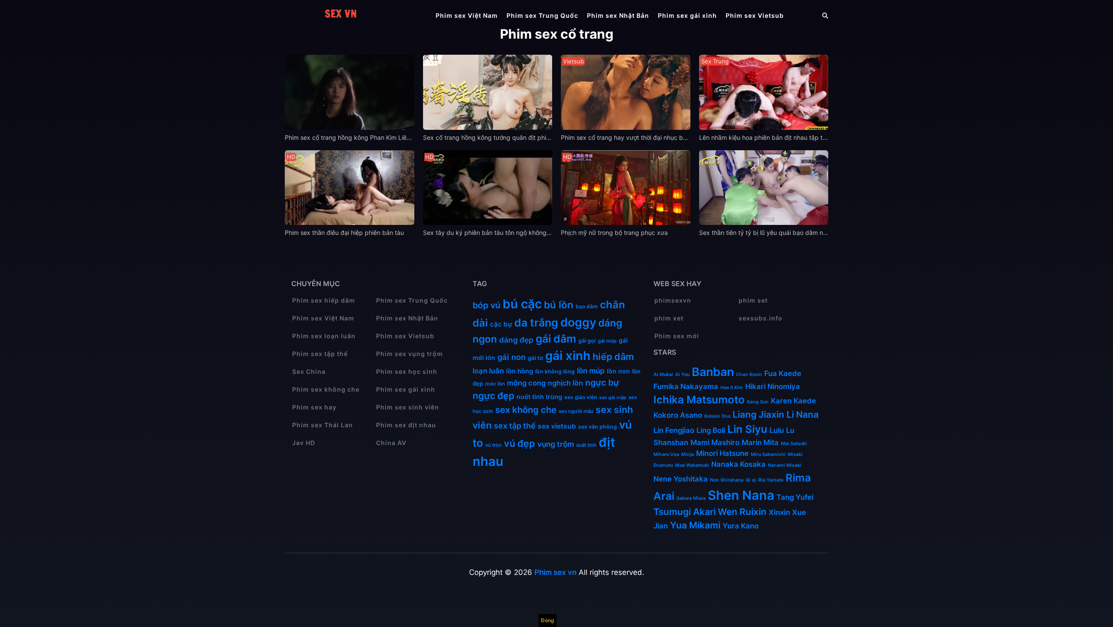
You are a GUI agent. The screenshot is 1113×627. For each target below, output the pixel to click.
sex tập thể (515, 425)
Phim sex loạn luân (324, 336)
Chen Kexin (749, 374)
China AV (391, 442)
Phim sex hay (314, 407)
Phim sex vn (555, 572)
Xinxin (779, 512)
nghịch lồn (565, 383)
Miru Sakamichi (768, 454)
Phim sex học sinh (406, 371)
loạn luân (488, 370)
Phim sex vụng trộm (409, 353)
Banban (713, 372)
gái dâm (556, 338)
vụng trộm (555, 444)
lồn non (618, 371)
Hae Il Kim (731, 387)
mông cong (526, 383)
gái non (511, 357)
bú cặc (522, 304)
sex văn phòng (597, 426)
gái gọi (587, 340)
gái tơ (535, 357)
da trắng (536, 322)
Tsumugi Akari (684, 511)
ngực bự (602, 382)
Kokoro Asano (677, 415)
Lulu (777, 430)
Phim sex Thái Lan (322, 425)
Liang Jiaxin (758, 414)
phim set (753, 300)
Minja (687, 454)
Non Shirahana (726, 480)
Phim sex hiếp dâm (323, 300)
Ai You (682, 374)
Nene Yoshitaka (680, 479)
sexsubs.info (761, 318)
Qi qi (751, 480)
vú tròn (493, 445)
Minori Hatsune (722, 453)
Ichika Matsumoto (699, 399)
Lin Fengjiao (673, 430)
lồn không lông (555, 371)
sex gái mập (612, 397)
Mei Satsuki (794, 443)
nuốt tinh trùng (539, 396)
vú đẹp (519, 443)
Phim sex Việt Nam (467, 15)
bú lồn (558, 304)
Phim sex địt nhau (406, 425)
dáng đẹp (516, 339)
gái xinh (567, 355)
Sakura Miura (691, 498)
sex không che (525, 409)
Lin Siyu (747, 429)
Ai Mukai (663, 374)
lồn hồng (519, 371)
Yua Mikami (695, 525)
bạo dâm (587, 306)
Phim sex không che (326, 389)
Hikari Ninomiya (772, 386)
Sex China (309, 371)
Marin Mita (760, 442)
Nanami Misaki (784, 465)
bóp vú (486, 305)
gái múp (607, 341)
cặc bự (501, 324)
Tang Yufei (794, 497)
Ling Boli (710, 430)
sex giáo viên (580, 397)
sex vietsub (557, 426)
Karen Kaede (793, 400)
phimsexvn (672, 300)
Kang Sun (758, 402)
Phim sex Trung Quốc (542, 15)
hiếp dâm (613, 356)
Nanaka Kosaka (738, 464)
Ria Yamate (770, 480)
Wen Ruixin (742, 511)
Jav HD (303, 442)
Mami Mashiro (715, 442)
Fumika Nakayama (685, 386)
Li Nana (802, 414)
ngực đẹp (493, 395)
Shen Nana (741, 495)
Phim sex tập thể (320, 353)
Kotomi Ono (717, 416)
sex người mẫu (576, 411)
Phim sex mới (676, 336)
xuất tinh (586, 445)
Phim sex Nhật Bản (618, 15)
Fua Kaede (782, 373)
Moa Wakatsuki (692, 465)
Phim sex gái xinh (687, 15)
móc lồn (495, 383)
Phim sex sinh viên (407, 407)
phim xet (668, 318)
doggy (578, 322)
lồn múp (591, 370)
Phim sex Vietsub (755, 15)
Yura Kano (741, 525)
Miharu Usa (666, 454)
